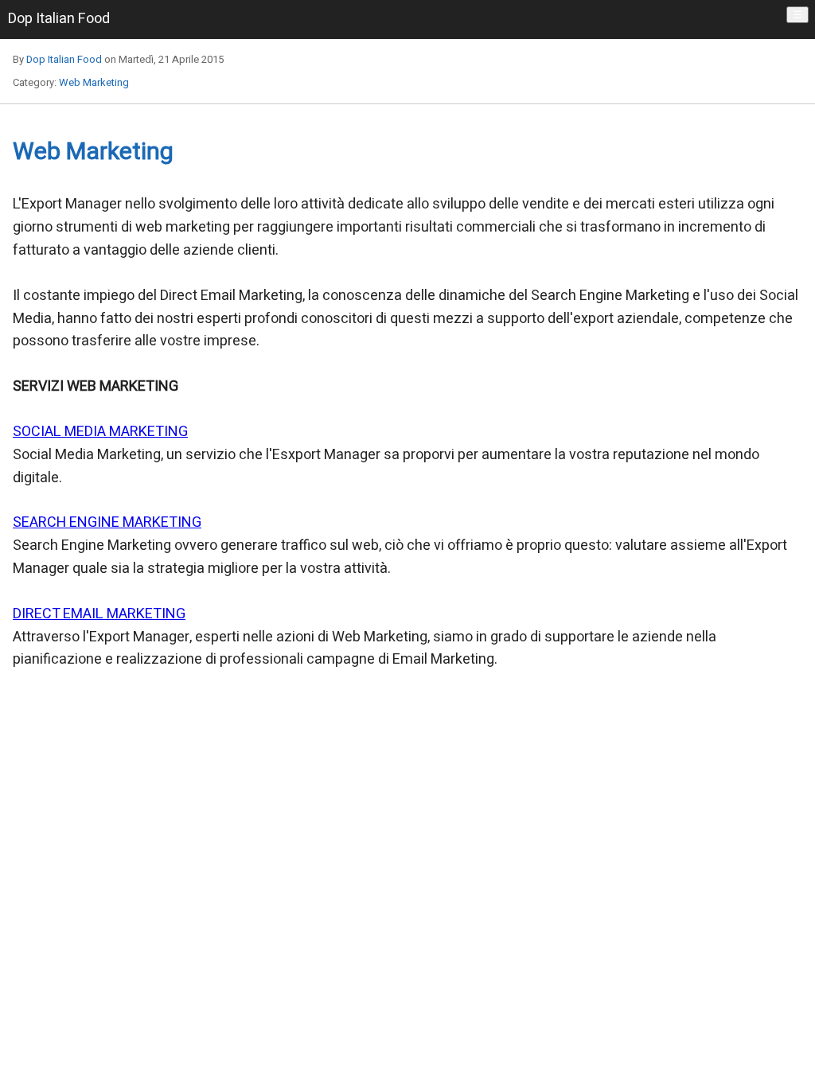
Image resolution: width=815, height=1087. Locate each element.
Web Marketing (94, 82)
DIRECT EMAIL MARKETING (99, 614)
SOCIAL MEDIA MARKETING (100, 431)
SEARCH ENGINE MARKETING (107, 522)
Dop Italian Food (64, 59)
